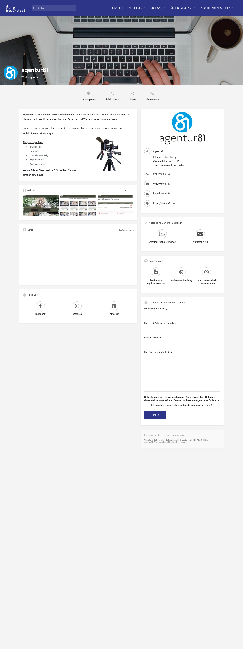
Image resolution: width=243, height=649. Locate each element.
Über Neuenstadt (181, 7)
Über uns (156, 7)
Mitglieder (135, 7)
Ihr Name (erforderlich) (155, 308)
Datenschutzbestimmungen (187, 400)
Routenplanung (126, 229)
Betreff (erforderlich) (154, 337)
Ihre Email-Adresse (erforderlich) (160, 323)
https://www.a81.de (164, 203)
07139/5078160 (161, 174)
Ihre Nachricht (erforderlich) (158, 352)
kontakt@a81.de (161, 193)
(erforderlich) (181, 399)
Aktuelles (117, 7)
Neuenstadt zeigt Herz (215, 7)
